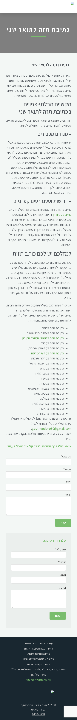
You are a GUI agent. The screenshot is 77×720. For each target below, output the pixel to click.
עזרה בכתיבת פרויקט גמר (38, 643)
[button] (6, 6)
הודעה (68, 495)
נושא (68, 482)
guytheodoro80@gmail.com (51, 428)
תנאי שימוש (38, 714)
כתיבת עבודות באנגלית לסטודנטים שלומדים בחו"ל (38, 669)
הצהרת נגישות (38, 709)
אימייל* (67, 469)
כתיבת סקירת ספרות (38, 664)
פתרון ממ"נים (38, 674)
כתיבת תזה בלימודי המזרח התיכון (43, 338)
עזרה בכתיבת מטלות (38, 653)
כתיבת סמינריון (62, 214)
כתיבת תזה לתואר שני (38, 680)
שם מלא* (66, 456)
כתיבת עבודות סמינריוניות (38, 648)
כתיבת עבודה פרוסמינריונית (38, 659)
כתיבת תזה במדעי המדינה (47, 353)
